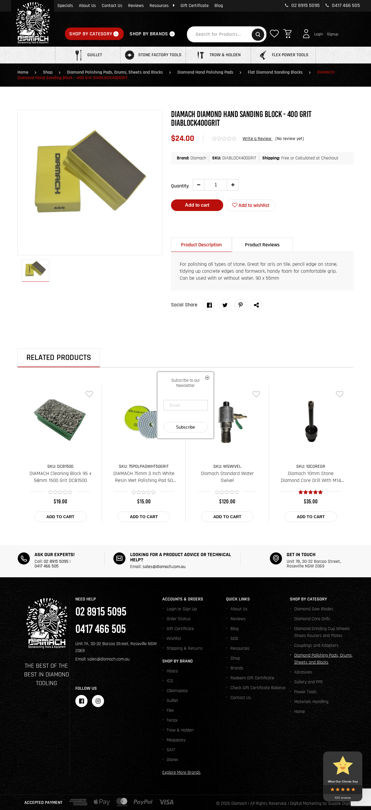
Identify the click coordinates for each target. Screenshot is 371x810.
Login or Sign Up (182, 609)
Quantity (180, 186)
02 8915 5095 (305, 5)
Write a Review (257, 139)
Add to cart (197, 205)
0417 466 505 (345, 5)
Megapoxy (176, 740)
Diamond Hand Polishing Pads (205, 72)
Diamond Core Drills (312, 619)
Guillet (172, 701)
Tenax (172, 720)
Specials (65, 6)
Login (318, 34)
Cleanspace (177, 691)
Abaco (172, 671)
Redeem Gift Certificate (252, 678)
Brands (236, 668)
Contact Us (112, 6)
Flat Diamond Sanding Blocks (275, 72)
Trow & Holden (180, 730)
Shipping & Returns (185, 648)
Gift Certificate (195, 6)
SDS (234, 639)
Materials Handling (311, 702)
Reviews (136, 6)
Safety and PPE (308, 682)
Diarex (172, 760)
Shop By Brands (149, 33)
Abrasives (303, 672)
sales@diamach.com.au (164, 567)
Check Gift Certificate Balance (257, 688)
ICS (170, 681)
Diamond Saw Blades (313, 609)
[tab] (201, 245)
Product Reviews (262, 244)
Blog (218, 6)
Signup (332, 34)
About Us (87, 6)
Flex (170, 710)
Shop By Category (90, 33)
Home (22, 72)
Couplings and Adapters (316, 645)
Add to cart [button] (60, 516)
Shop (47, 72)
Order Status (179, 619)
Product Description (201, 244)
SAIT (171, 750)
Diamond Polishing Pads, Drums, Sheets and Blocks (115, 72)
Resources (159, 6)
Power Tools (305, 692)
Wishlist (174, 639)
